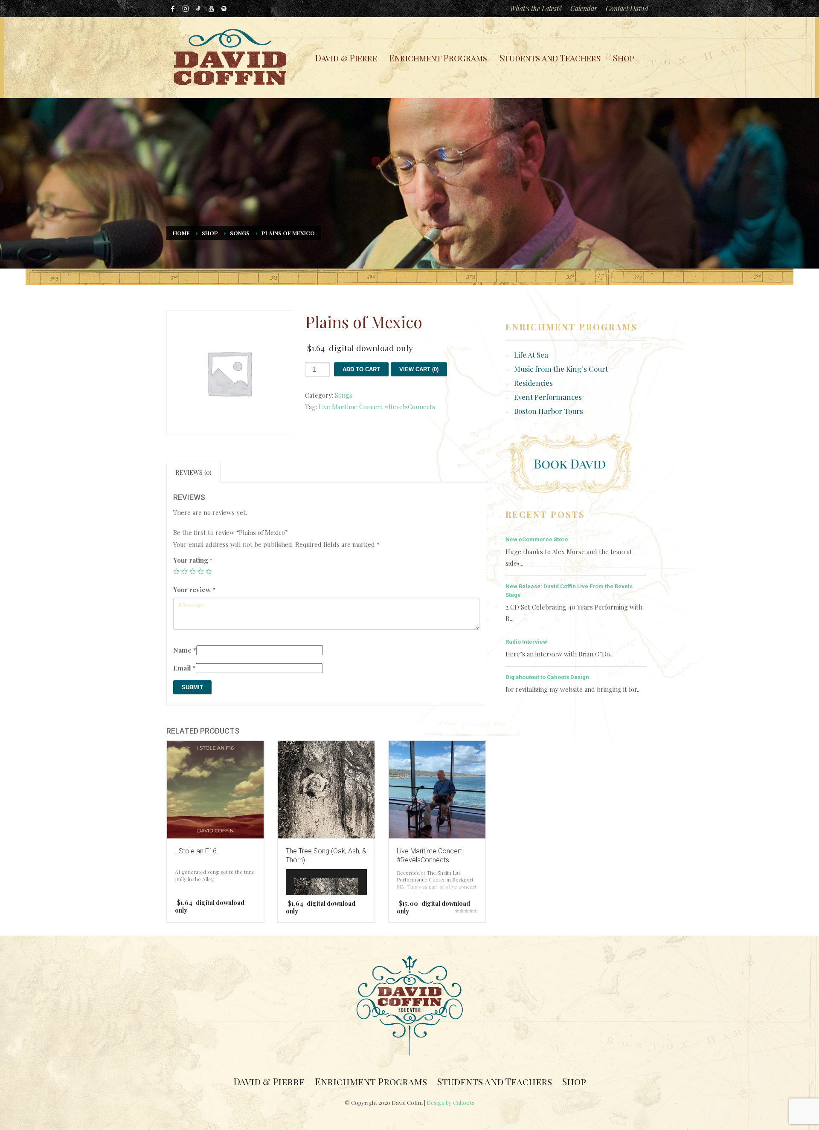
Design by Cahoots (450, 1102)
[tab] (193, 472)
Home (181, 233)
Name (184, 650)
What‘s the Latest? (536, 8)
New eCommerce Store (536, 539)
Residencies (533, 382)
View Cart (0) (419, 369)
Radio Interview (526, 642)
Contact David (627, 8)
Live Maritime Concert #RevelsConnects (377, 406)
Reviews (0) (193, 472)
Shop (210, 233)
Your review (194, 589)
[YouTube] (211, 8)
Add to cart (361, 369)
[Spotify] (224, 8)
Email (184, 668)
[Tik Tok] (198, 8)
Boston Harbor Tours (548, 411)
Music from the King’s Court (561, 368)
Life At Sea (531, 354)
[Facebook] (172, 8)
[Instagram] (185, 8)
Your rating (192, 560)
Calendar (583, 8)
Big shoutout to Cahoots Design (547, 677)
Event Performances (548, 397)
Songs (240, 233)
